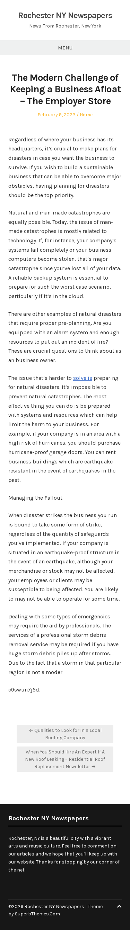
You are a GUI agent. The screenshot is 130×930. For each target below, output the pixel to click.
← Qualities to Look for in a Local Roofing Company (65, 734)
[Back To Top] (119, 906)
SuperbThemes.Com (37, 914)
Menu (65, 48)
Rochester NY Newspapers (65, 15)
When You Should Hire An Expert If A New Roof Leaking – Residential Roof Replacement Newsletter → (65, 759)
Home (86, 115)
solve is (82, 378)
